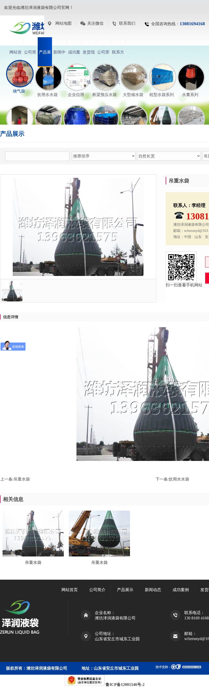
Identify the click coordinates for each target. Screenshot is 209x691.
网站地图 (63, 23)
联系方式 (118, 58)
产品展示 (45, 58)
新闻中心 (59, 58)
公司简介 (30, 58)
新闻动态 (153, 590)
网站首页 (15, 58)
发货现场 (89, 58)
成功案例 (74, 58)
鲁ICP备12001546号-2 (125, 684)
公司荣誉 (103, 58)
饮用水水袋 (179, 479)
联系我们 (127, 23)
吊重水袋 (22, 479)
